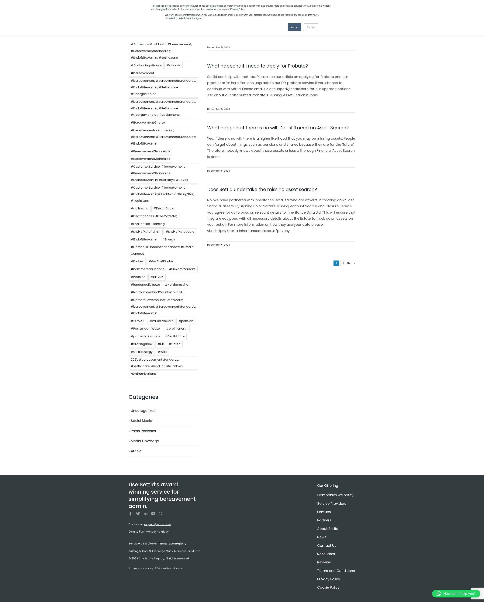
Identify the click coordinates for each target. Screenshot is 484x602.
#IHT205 (157, 277)
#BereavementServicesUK (150, 151)
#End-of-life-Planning (148, 224)
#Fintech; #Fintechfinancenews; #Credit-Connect (163, 250)
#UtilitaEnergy (142, 352)
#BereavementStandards (150, 159)
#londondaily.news (145, 284)
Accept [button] (294, 27)
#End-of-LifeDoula (180, 231)
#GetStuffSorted (161, 261)
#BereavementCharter (148, 122)
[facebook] (130, 514)
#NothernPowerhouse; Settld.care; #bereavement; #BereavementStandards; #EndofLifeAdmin (163, 306)
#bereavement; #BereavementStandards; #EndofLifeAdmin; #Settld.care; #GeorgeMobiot (163, 87)
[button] (456, 593)
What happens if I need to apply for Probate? (257, 66)
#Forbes (137, 261)
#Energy (168, 239)
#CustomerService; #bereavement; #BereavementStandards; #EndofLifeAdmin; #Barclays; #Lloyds (159, 173)
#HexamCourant (182, 269)
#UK (160, 344)
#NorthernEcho (176, 284)
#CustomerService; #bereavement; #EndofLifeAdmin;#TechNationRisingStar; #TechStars (162, 194)
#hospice (138, 277)
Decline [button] (311, 27)
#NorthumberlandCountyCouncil (156, 292)
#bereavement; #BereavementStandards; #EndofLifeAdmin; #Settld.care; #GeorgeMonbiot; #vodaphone (163, 108)
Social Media (141, 420)
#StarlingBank (141, 344)
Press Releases (143, 431)
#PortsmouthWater (146, 328)
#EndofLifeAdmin (144, 239)
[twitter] (138, 514)
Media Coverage (145, 441)
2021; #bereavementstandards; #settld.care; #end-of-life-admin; (157, 362)
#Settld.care (175, 336)
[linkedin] (145, 514)
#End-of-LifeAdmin (146, 231)
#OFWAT (137, 321)
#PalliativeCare (161, 321)
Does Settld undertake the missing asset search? (262, 189)
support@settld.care (157, 524)
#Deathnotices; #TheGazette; (154, 216)
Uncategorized (143, 410)
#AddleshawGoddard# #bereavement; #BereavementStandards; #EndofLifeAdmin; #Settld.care (161, 51)
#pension (185, 321)
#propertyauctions (145, 336)
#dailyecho (139, 208)
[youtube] (153, 514)
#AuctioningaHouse (146, 65)
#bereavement (142, 73)
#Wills (162, 352)
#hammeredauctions (147, 269)
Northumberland (143, 374)
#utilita (175, 344)
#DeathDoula (164, 208)
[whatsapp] (160, 514)
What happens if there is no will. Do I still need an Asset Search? (278, 128)
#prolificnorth (177, 328)
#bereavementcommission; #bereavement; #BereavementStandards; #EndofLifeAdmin (163, 137)
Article (136, 451)
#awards (174, 65)
